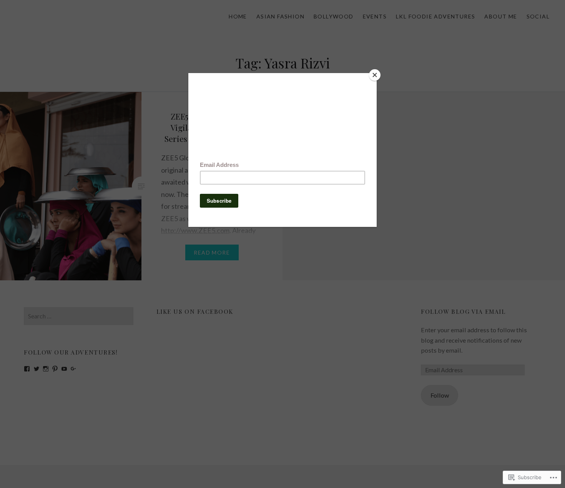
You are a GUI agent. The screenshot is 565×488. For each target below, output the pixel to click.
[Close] (375, 75)
